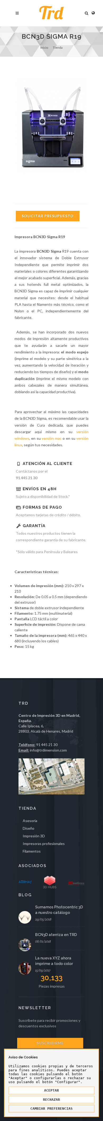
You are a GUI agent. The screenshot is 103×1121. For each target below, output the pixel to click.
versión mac (52, 438)
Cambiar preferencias (51, 1108)
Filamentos (32, 851)
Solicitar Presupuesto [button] (48, 216)
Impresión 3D (34, 836)
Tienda (58, 47)
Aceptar (51, 1090)
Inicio (44, 47)
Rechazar (51, 1100)
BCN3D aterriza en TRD (56, 935)
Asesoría (30, 820)
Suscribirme (50, 1043)
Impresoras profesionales (44, 843)
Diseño (28, 828)
